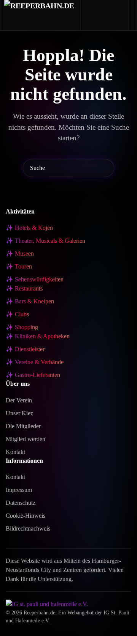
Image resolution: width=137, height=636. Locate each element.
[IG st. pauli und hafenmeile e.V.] (47, 603)
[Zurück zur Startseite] (40, 15)
